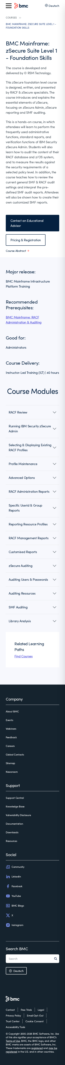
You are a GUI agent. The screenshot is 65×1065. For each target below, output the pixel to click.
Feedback (11, 737)
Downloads (12, 832)
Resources (11, 841)
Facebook (17, 886)
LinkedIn (16, 876)
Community (18, 866)
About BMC (12, 711)
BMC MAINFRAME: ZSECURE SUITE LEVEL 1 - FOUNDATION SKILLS (31, 25)
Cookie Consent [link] (34, 1021)
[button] (32, 412)
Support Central (15, 798)
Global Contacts (15, 754)
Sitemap (10, 763)
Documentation (14, 823)
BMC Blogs (18, 905)
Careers (10, 746)
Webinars (11, 728)
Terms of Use (13, 1041)
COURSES (11, 17)
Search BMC (17, 948)
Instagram (17, 925)
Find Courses (23, 656)
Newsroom (12, 771)
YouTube (16, 896)
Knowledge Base (15, 806)
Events (9, 720)
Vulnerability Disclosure (18, 815)
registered (37, 1048)
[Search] (56, 958)
